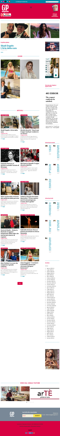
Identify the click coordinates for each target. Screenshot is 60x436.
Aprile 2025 (49, 294)
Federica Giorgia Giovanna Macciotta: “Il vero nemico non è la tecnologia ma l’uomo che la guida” (29, 199)
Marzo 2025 (49, 296)
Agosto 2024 (49, 307)
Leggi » (2, 52)
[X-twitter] (5, 1)
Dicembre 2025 (50, 281)
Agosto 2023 (49, 326)
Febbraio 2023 (50, 336)
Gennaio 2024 (50, 318)
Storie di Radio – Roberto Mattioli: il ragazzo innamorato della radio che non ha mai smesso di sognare (10, 233)
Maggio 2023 (49, 331)
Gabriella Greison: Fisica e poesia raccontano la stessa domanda (29, 231)
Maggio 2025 (49, 292)
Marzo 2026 (49, 276)
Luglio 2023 (49, 328)
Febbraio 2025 (50, 297)
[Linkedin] (7, 1)
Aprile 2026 (49, 275)
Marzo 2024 (49, 315)
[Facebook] (1, 1)
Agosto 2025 (49, 288)
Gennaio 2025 (50, 299)
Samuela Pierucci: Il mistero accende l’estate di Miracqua (10, 165)
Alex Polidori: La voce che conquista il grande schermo (9, 264)
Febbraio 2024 (50, 317)
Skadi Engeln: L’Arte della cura (9, 46)
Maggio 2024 (49, 312)
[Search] (58, 2)
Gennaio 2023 (50, 338)
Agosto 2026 (49, 268)
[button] (31, 7)
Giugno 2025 (49, 291)
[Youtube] (9, 1)
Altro (20, 283)
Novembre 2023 (50, 322)
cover (22, 248)
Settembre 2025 (50, 286)
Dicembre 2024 (50, 300)
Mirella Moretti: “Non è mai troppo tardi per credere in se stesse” (29, 131)
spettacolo (24, 115)
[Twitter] (30, 433)
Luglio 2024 (49, 309)
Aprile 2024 (49, 313)
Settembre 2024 (50, 305)
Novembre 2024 (50, 302)
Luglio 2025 (49, 289)
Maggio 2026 (49, 273)
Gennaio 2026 (50, 279)
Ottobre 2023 (50, 323)
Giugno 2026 (49, 271)
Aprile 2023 (49, 333)
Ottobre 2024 (50, 304)
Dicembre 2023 (50, 320)
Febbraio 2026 (50, 278)
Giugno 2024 (49, 310)
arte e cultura (4, 115)
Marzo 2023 (49, 335)
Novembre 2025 (50, 283)
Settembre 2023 (50, 325)
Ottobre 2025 (50, 284)
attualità (32, 215)
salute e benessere (6, 181)
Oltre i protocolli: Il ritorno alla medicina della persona (10, 197)
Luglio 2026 (49, 270)
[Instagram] (3, 1)
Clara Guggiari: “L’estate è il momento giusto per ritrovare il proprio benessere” (29, 265)
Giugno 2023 (49, 330)
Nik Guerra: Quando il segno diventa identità (29, 164)
